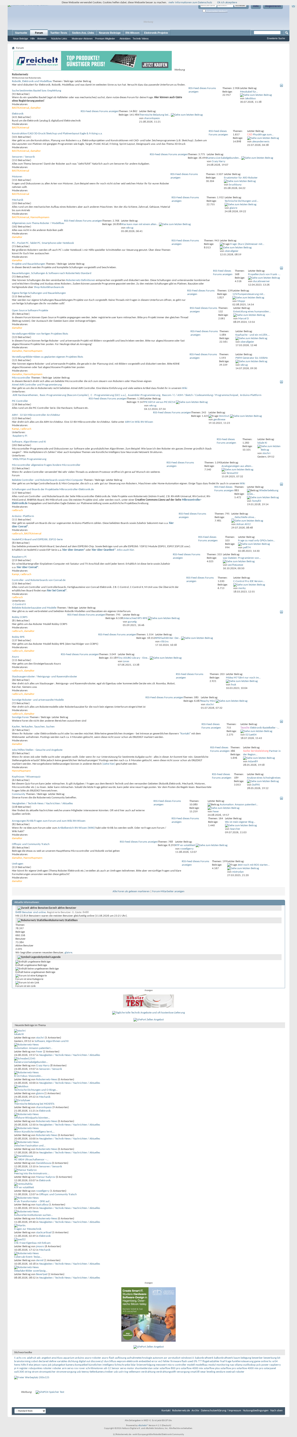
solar (156, 1368)
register (23, 1368)
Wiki (184, 388)
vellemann (134, 1371)
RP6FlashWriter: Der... (167, 638)
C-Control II (19, 604)
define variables (58, 1361)
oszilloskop (249, 1364)
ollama (238, 1364)
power (265, 1364)
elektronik (132, 1361)
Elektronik (17, 113)
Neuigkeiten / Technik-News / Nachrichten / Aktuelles (42, 803)
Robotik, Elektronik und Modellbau (32, 81)
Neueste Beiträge (110, 32)
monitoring (222, 1364)
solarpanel (270, 1368)
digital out (84, 1361)
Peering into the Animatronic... (31, 1173)
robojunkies (35, 1368)
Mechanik (17, 200)
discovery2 (97, 1361)
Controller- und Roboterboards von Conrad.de (38, 580)
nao (232, 1364)
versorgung (183, 1371)
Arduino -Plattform (23, 516)
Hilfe (256, 6)
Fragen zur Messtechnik (27, 1229)
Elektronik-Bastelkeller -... (264, 727)
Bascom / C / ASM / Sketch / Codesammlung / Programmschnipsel (200, 395)
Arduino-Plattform (250, 395)
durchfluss (110, 1361)
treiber (109, 1371)
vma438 (195, 1371)
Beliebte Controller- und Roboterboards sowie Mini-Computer (47, 480)
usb (116, 1371)
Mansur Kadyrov (45, 1177)
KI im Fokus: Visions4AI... (28, 1076)
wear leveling (207, 1371)
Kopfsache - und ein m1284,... (252, 334)
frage (228, 1361)
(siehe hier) (108, 763)
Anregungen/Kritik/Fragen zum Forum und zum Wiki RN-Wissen (48, 820)
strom (35, 1371)
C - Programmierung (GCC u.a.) (108, 395)
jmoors (40, 1246)
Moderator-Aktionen (82, 38)
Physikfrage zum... (263, 134)
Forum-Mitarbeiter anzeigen (168, 891)
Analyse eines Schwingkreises (263, 777)
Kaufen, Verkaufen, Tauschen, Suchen (33, 726)
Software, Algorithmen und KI (29, 441)
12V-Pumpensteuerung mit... (248, 294)
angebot (46, 1357)
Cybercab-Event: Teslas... (28, 1256)
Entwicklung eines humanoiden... (252, 311)
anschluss (57, 1357)
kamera (70, 1364)
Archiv (195, 1410)
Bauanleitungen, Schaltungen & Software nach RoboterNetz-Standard (51, 273)
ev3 (160, 1361)
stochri (40, 1037)
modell (191, 1364)
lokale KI (262, 442)
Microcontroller (21, 377)
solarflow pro (228, 1368)
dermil (39, 1260)
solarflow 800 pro (170, 1368)
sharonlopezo (44, 1107)
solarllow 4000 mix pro (250, 1368)
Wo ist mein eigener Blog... (240, 822)
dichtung (73, 1361)
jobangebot (58, 1364)
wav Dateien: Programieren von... (242, 558)
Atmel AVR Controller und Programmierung (37, 384)
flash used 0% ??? (192, 1361)
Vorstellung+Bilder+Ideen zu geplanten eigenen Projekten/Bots (47, 356)
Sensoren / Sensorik (23, 156)
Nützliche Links (59, 38)
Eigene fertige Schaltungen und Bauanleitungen (39, 293)
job (50, 1364)
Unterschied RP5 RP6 (135, 618)
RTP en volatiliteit (185, 845)
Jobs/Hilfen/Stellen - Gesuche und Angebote (37, 750)
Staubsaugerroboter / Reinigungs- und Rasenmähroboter (44, 676)
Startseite (21, 32)
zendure (220, 1371)
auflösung (120, 1357)
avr (165, 1357)
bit (278, 1357)
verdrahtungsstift (166, 1371)
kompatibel (81, 1364)
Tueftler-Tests (58, 32)
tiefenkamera (97, 1371)
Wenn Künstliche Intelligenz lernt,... (34, 1131)
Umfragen (17, 863)
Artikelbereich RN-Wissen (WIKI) (76, 827)
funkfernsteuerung (243, 1361)
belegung (246, 1357)
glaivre (68, 952)
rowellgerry (42, 1191)
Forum (39, 32)
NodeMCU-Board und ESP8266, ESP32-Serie (37, 539)
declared (43, 1361)
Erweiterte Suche (276, 38)
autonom (158, 1357)
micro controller (176, 1364)
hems (17, 1364)
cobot (34, 1361)
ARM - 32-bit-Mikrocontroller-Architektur (36, 415)
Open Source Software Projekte (30, 310)
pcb (258, 1364)
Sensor (115, 1368)
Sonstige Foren (20, 717)
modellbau (201, 1364)
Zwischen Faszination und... (29, 1145)
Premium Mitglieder (105, 38)
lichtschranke (122, 1364)
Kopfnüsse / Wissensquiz (26, 776)
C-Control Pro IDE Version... (249, 581)
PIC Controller (20, 401)
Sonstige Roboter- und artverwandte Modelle (38, 699)
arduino (79, 1357)
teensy (85, 1371)
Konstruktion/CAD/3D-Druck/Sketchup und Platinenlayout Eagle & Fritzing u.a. (57, 133)
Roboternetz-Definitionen (80, 280)
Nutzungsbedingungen (256, 1410)
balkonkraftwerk (223, 1357)
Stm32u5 (224, 416)
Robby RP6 (18, 637)
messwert (161, 1364)
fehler (166, 1361)
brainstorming (22, 1361)
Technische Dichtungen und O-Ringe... (36, 1090)
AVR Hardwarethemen (25, 395)
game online (261, 1361)
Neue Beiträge (20, 38)
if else (30, 1364)
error (155, 1361)
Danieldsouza (43, 1163)
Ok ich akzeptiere (227, 2)
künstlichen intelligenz (101, 1364)
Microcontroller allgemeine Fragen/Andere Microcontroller (46, 465)
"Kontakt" (185, 733)
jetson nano (40, 1364)
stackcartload (44, 1232)
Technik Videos (141, 38)
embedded (145, 1361)
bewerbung (270, 1357)
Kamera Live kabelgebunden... (224, 157)
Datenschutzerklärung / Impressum (221, 1410)
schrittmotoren (94, 1368)
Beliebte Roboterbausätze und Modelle (34, 607)
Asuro (15, 656)
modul (212, 1364)
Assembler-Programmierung (144, 395)
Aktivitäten (125, 38)
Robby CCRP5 (20, 617)
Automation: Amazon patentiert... (239, 804)
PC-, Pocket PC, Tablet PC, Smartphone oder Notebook (43, 243)
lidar (133, 1364)
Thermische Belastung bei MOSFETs (34, 1103)
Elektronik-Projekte (156, 32)
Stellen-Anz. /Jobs (83, 32)
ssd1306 (19, 1371)
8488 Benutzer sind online (30, 912)
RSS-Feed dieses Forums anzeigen (100, 111)
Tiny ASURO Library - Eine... (133, 657)
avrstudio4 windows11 (181, 1357)
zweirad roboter (235, 1371)
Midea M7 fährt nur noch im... (243, 677)
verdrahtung (148, 1371)
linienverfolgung (146, 1364)
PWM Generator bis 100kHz (251, 358)
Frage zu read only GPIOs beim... (256, 540)
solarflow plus (212, 1368)
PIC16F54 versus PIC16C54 (159, 402)
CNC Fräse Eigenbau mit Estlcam (32, 1243)
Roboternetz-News (46, 1079)
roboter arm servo (62, 1368)
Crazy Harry (43, 1065)
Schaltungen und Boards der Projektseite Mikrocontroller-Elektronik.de (53, 489)
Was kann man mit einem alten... (139, 224)
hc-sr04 (273, 1361)
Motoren (17, 176)
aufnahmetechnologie (139, 1357)
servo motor (127, 1368)
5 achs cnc (20, 1357)
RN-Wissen (132, 32)
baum (237, 1357)
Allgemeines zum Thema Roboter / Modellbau (38, 223)
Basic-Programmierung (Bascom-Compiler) (64, 395)
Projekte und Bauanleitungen (28, 263)
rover (82, 1368)
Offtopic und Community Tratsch (31, 844)
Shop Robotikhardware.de (49, 287)
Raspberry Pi (20, 435)
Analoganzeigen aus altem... (237, 466)
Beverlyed (41, 1274)
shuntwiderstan (144, 1368)
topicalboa (42, 1204)
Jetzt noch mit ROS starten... (254, 864)
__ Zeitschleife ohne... (243, 517)
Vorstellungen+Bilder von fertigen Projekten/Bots (40, 333)
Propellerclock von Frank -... (264, 274)
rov (76, 1368)
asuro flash (108, 1357)
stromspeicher (47, 1371)
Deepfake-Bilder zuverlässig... (30, 1270)
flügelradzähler (211, 1361)
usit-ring (123, 1371)
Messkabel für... (249, 91)
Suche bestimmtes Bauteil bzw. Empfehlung (36, 90)
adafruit (31, 1357)
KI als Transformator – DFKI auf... (32, 1201)
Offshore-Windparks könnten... (32, 1117)
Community (18, 794)
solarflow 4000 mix (192, 1368)
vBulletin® (143, 1425)
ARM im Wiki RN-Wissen (139, 422)
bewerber (257, 1357)
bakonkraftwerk (204, 1357)
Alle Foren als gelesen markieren (131, 891)
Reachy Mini (208, 701)
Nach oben (276, 1410)
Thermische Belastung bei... (154, 114)
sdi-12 (107, 1368)
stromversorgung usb (68, 1371)
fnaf (222, 1361)
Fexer (39, 1051)
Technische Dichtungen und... (241, 201)
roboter (47, 1368)
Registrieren (273, 6)
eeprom (121, 1361)
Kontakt (166, 1410)
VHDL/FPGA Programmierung (29, 459)
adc (39, 1357)
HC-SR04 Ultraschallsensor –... (31, 1159)
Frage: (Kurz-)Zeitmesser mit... (247, 244)
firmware (175, 1361)
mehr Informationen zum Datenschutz (190, 2)
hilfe (23, 1364)
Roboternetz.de (181, 1410)
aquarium (68, 1357)
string (28, 1371)
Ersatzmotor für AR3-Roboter (241, 177)
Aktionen (41, 38)
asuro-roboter (93, 1357)
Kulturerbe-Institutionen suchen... (33, 1215)
